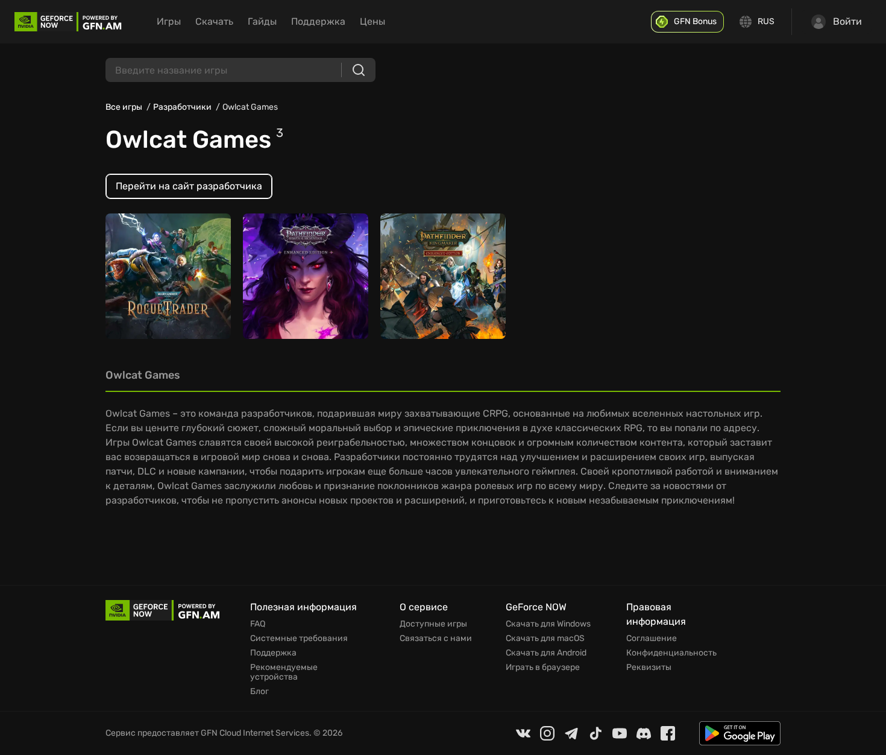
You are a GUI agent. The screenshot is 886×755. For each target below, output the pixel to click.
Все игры (123, 107)
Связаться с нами (436, 638)
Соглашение (651, 638)
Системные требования (299, 638)
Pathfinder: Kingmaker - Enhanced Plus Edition (439, 276)
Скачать (214, 21)
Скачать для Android (546, 653)
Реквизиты (648, 667)
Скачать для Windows (548, 624)
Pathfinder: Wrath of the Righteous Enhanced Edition (302, 270)
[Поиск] (358, 70)
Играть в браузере (543, 667)
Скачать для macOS (545, 638)
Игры (169, 21)
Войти (847, 21)
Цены (372, 21)
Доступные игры (433, 624)
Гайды (262, 21)
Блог (259, 692)
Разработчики (182, 107)
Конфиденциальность (671, 653)
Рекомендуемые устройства (284, 672)
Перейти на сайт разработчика (189, 186)
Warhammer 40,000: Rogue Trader (156, 276)
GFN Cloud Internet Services (255, 733)
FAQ (257, 624)
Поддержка (318, 21)
